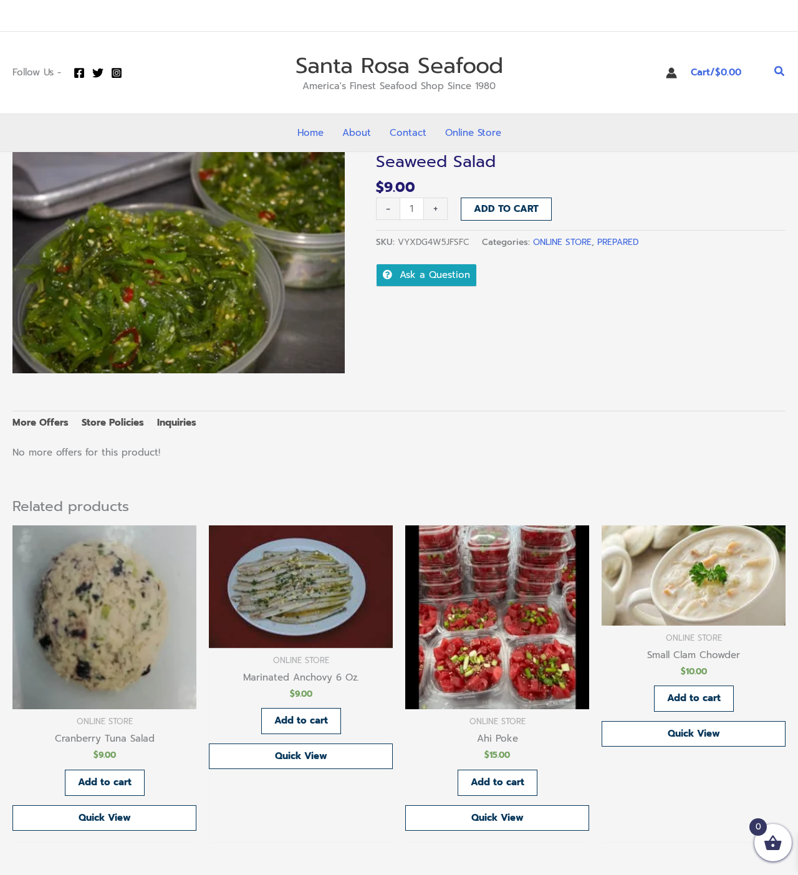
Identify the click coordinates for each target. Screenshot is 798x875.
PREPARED (617, 242)
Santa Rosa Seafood (399, 65)
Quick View (105, 818)
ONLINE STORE (562, 242)
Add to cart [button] (105, 782)
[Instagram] (116, 73)
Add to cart (506, 209)
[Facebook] (79, 73)
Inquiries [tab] (176, 422)
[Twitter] (97, 73)
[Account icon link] (671, 73)
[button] (780, 73)
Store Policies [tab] (113, 422)
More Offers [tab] (40, 422)
